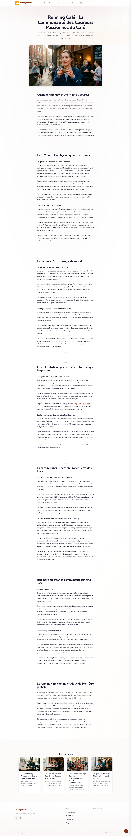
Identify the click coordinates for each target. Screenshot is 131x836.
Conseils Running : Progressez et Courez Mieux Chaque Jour (29, 776)
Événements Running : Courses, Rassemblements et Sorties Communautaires (77, 778)
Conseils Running (49, 3)
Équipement (83, 3)
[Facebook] (16, 818)
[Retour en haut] (126, 831)
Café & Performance (62, 3)
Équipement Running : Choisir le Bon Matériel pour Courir (101, 776)
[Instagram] (20, 818)
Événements (74, 3)
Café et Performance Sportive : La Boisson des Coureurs (53, 776)
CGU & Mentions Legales (109, 833)
